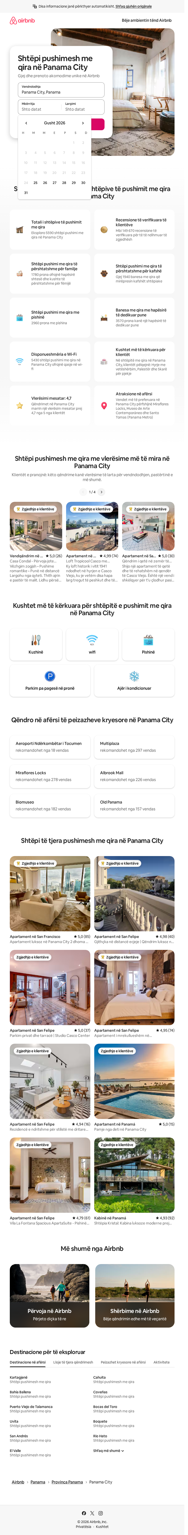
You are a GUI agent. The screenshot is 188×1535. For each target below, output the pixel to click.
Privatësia (83, 1526)
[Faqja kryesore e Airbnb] (22, 20)
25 (35, 183)
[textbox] (39, 109)
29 (74, 183)
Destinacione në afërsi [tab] (28, 1362)
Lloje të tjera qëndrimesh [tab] (73, 1362)
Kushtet (102, 1526)
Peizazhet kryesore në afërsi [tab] (123, 1362)
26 (45, 183)
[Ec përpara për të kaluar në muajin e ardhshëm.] (82, 123)
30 (83, 183)
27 (55, 183)
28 (64, 183)
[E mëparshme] (83, 492)
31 (26, 193)
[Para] (101, 492)
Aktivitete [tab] (161, 1362)
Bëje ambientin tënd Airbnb (147, 20)
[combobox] (61, 92)
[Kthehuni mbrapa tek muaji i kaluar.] (26, 123)
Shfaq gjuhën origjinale (134, 6)
